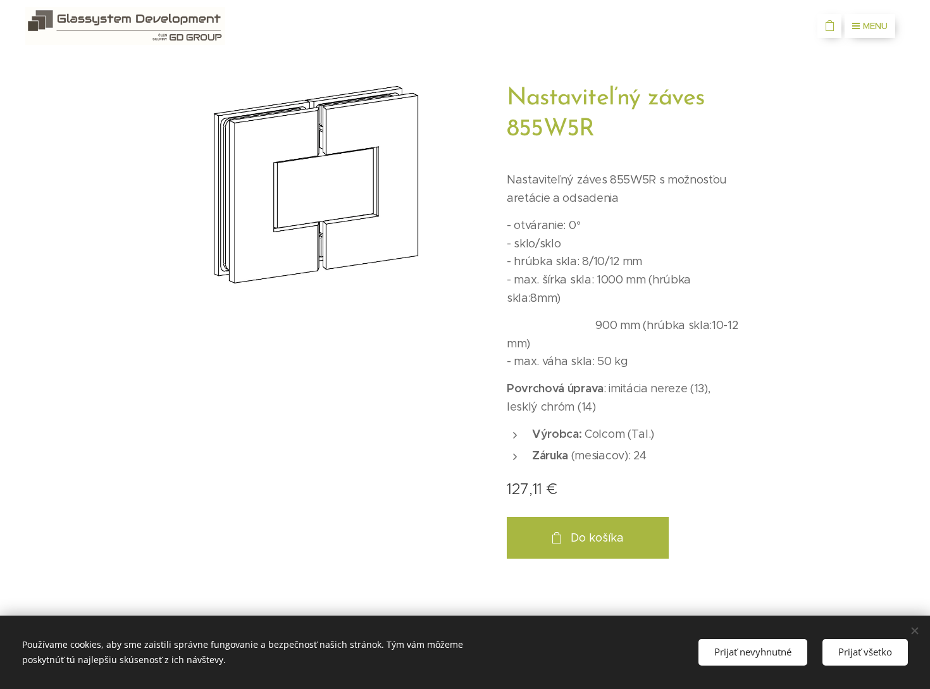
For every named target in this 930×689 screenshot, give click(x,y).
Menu (875, 26)
